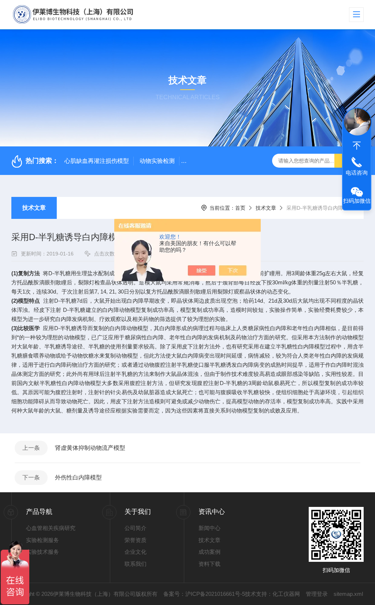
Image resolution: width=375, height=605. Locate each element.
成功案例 (209, 552)
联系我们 (135, 564)
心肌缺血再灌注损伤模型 (96, 161)
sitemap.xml (348, 594)
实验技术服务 (42, 552)
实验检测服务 (42, 540)
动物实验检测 (157, 161)
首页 (240, 208)
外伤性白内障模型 (78, 477)
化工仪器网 (286, 594)
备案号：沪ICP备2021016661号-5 (204, 594)
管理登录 (317, 594)
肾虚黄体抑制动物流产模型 (90, 448)
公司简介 (135, 528)
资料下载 (209, 564)
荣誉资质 (135, 540)
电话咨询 (357, 172)
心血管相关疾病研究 (50, 528)
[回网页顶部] (357, 145)
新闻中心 (209, 528)
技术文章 (34, 208)
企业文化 (135, 552)
